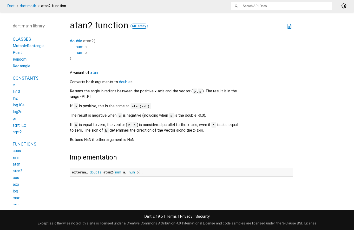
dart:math (28, 6)
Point (17, 52)
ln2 (15, 98)
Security (203, 216)
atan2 (17, 171)
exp (16, 184)
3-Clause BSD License (299, 223)
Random (19, 59)
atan (94, 72)
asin (16, 157)
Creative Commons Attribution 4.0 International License (171, 223)
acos (17, 150)
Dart (11, 6)
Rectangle (21, 66)
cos (16, 177)
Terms (171, 216)
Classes (22, 39)
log (15, 191)
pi (14, 118)
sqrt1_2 (19, 125)
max (16, 198)
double (76, 40)
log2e (17, 111)
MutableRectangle (29, 46)
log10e (19, 105)
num (80, 46)
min (16, 204)
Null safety (139, 26)
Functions (24, 144)
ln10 (16, 91)
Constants (26, 78)
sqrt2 (17, 132)
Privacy (186, 216)
